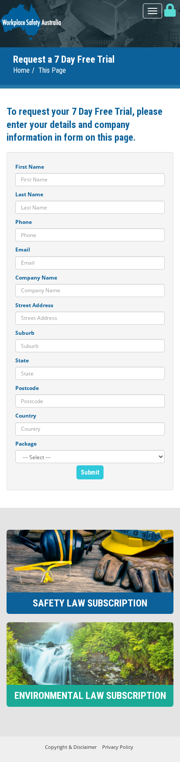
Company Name (36, 277)
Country (25, 415)
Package (26, 443)
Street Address (34, 305)
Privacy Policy (117, 747)
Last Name (29, 194)
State (22, 360)
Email (22, 249)
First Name (29, 166)
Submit (90, 472)
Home (21, 70)
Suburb (25, 333)
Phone (23, 222)
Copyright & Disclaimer (71, 747)
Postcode (27, 388)
